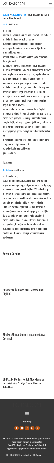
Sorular (6, 14)
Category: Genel (18, 14)
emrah (5, 24)
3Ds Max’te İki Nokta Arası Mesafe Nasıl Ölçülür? (23, 292)
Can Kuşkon (7, 170)
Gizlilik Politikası (30, 458)
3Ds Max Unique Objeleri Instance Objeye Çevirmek (24, 336)
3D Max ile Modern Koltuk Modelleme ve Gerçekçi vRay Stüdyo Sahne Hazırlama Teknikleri (23, 383)
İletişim (40, 458)
